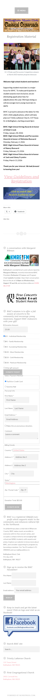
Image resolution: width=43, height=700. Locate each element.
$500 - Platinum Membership (15, 363)
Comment (8, 431)
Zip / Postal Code (12, 490)
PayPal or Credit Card (15, 381)
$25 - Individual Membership (15, 336)
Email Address (10, 415)
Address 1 (9, 457)
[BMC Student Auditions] (21, 193)
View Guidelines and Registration (21, 179)
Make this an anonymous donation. (19, 426)
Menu (23, 10)
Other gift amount (12, 368)
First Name (9, 396)
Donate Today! (13, 372)
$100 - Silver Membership (14, 352)
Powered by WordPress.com (21, 695)
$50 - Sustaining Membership (16, 347)
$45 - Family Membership (14, 341)
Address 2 (9, 465)
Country (8, 450)
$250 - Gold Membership (14, 357)
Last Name (9, 408)
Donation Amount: (12, 325)
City (7, 474)
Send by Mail (11, 387)
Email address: (8, 590)
